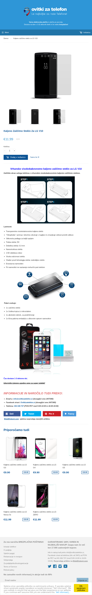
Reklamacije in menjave (13, 557)
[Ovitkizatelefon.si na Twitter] (49, 567)
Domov (6, 38)
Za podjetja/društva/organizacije (16, 563)
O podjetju (8, 550)
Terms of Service (10, 567)
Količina (6, 146)
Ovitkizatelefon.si (27, 402)
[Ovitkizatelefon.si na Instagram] (60, 567)
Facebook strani (54, 555)
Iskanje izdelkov (10, 547)
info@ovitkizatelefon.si (22, 399)
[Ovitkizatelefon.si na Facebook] (55, 567)
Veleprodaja (8, 560)
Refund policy (9, 570)
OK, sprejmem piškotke (81, 588)
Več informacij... (63, 592)
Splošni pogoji (9, 553)
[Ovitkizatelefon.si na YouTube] (65, 567)
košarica (86, 32)
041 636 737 (19, 406)
